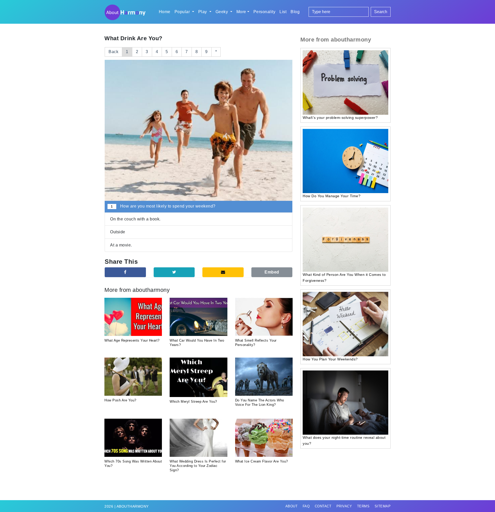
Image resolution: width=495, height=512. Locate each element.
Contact (323, 506)
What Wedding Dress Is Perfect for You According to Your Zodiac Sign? (198, 465)
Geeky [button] (222, 12)
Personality (264, 12)
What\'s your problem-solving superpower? (340, 117)
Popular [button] (183, 12)
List (282, 12)
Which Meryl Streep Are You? (193, 401)
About (291, 506)
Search (380, 12)
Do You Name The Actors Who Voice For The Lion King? (259, 402)
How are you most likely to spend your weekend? (163, 206)
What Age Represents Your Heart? (132, 340)
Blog (295, 12)
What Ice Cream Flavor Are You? (261, 461)
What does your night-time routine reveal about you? (344, 440)
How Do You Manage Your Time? (331, 196)
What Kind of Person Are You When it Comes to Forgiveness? (344, 277)
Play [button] (203, 12)
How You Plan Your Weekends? (330, 359)
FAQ (306, 506)
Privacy (344, 506)
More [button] (241, 12)
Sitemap (383, 506)
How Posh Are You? (120, 400)
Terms (363, 506)
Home (164, 12)
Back (113, 51)
